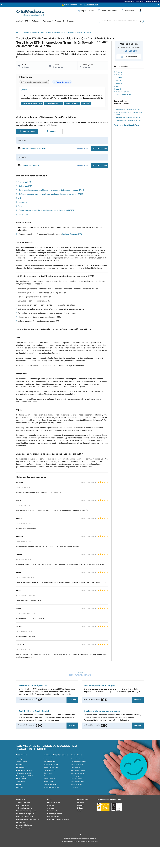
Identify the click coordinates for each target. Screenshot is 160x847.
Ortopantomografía (49, 770)
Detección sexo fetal (50, 784)
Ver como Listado (28, 131)
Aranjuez (119, 75)
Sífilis (20, 206)
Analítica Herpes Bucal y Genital (34, 711)
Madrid (118, 89)
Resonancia (47, 21)
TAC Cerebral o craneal (51, 764)
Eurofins (22, 140)
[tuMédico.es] (30, 11)
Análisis (19, 21)
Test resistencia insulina (78, 759)
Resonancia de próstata (51, 767)
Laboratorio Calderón (30, 165)
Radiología (35, 21)
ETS (26, 21)
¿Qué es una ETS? (25, 186)
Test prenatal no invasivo (51, 759)
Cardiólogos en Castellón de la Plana (128, 120)
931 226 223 (131, 51)
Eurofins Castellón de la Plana (34, 148)
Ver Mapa (52, 131)
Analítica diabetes (76, 779)
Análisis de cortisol (76, 784)
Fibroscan (47, 776)
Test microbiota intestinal (78, 761)
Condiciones (23, 214)
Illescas (118, 80)
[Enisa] (116, 807)
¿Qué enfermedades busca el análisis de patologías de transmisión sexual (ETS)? (50, 194)
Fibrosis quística (48, 773)
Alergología (19, 759)
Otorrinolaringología (22, 779)
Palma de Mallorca (122, 92)
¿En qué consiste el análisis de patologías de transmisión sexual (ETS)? (46, 210)
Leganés (119, 78)
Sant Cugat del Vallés (123, 95)
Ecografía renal (48, 781)
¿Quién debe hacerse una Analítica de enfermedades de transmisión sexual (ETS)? (51, 190)
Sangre (24, 90)
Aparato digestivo (21, 761)
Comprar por (99, 148)
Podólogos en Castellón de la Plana (128, 109)
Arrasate (119, 72)
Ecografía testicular (49, 779)
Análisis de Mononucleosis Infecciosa (102, 711)
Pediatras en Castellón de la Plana (128, 117)
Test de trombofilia (49, 761)
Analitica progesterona (77, 776)
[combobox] (121, 21)
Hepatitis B (22, 202)
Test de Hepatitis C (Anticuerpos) (99, 685)
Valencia (119, 83)
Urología (18, 784)
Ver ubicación (82, 148)
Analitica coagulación (77, 781)
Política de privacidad (54, 814)
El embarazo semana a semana (27, 811)
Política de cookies (53, 816)
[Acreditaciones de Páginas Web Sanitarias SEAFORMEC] (103, 807)
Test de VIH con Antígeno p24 (33, 685)
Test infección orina (77, 764)
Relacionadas (80, 674)
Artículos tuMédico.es (24, 825)
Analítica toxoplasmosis (78, 770)
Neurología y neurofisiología (24, 776)
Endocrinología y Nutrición (24, 770)
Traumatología (20, 781)
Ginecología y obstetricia (23, 773)
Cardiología (19, 764)
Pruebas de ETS (24, 182)
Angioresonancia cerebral (51, 787)
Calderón (22, 157)
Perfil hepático (75, 767)
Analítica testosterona (77, 773)
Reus (117, 86)
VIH (19, 198)
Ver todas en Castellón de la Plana (126, 125)
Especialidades (68, 21)
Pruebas (58, 21)
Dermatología (20, 767)
